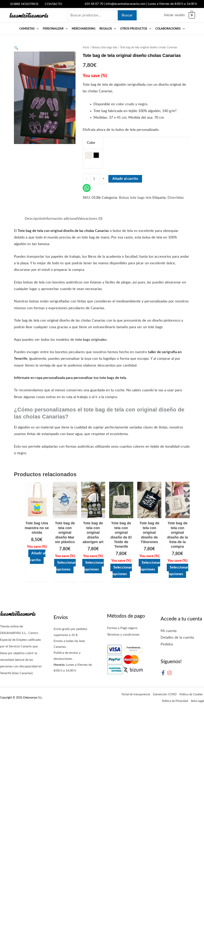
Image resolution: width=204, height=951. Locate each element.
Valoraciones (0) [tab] (89, 219)
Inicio (86, 47)
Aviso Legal (197, 701)
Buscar (127, 15)
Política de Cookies (191, 694)
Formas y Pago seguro (122, 628)
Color (91, 143)
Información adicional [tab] (60, 219)
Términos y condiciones (123, 634)
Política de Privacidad (175, 701)
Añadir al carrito (125, 179)
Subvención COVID (165, 694)
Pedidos (167, 644)
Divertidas (176, 198)
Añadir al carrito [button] (37, 557)
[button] (37, 28)
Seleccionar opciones (66, 566)
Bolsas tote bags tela (104, 47)
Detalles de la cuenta (177, 637)
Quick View (37, 514)
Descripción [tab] (34, 219)
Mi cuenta (169, 631)
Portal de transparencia (136, 694)
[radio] (89, 155)
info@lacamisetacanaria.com (125, 3)
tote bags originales (91, 340)
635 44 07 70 (94, 3)
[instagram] (170, 672)
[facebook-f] (164, 672)
